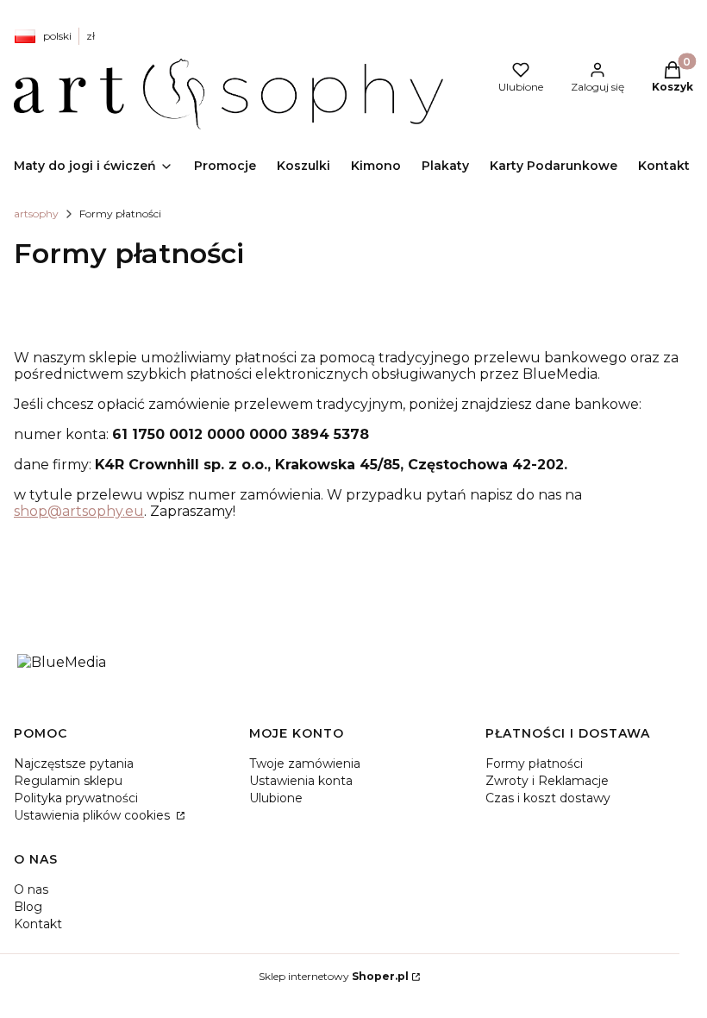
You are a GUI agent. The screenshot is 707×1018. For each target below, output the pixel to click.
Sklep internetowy (334, 976)
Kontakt (38, 924)
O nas (31, 889)
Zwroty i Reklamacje (547, 781)
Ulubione (276, 798)
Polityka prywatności (76, 798)
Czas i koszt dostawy (547, 798)
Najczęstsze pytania (74, 763)
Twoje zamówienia (304, 763)
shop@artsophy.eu (79, 511)
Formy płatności (534, 763)
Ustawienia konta (301, 781)
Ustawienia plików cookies (93, 815)
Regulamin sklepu (68, 781)
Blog (28, 906)
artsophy (36, 213)
